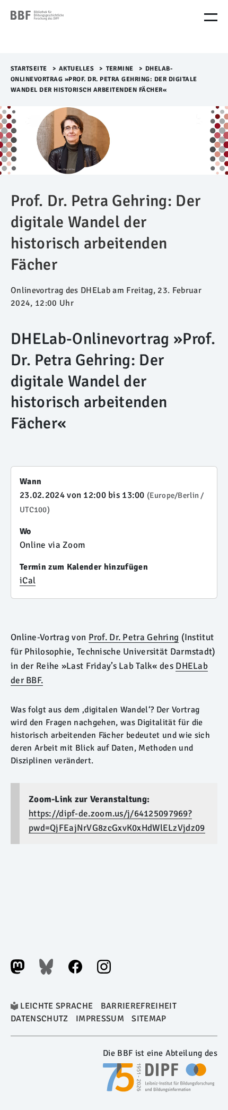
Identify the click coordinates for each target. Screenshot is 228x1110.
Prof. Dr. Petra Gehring (134, 637)
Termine (120, 69)
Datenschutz (39, 1018)
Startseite (29, 69)
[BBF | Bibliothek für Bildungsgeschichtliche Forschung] (56, 26)
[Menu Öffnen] (210, 17)
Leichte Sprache (56, 1006)
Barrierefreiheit (139, 1006)
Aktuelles (76, 69)
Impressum (100, 1018)
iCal (28, 580)
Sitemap (148, 1018)
